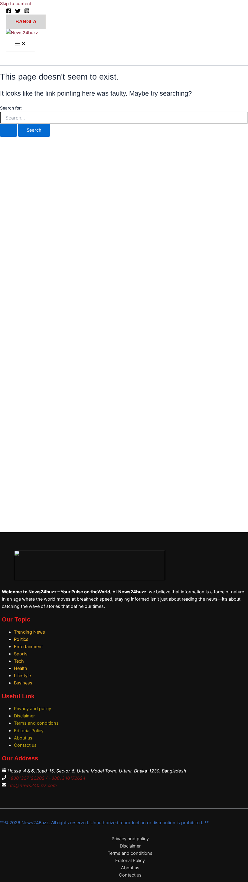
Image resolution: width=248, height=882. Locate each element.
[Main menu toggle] (20, 44)
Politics (21, 639)
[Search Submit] (8, 130)
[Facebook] (8, 12)
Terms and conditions (36, 723)
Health (20, 668)
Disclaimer (24, 716)
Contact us (25, 745)
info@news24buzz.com (32, 785)
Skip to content (15, 3)
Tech (19, 661)
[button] (26, 21)
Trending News (29, 632)
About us (23, 738)
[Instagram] (27, 12)
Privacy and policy (32, 708)
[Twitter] (18, 12)
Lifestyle (22, 675)
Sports (21, 654)
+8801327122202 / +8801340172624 (46, 778)
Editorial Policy (29, 730)
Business (23, 683)
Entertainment (28, 646)
